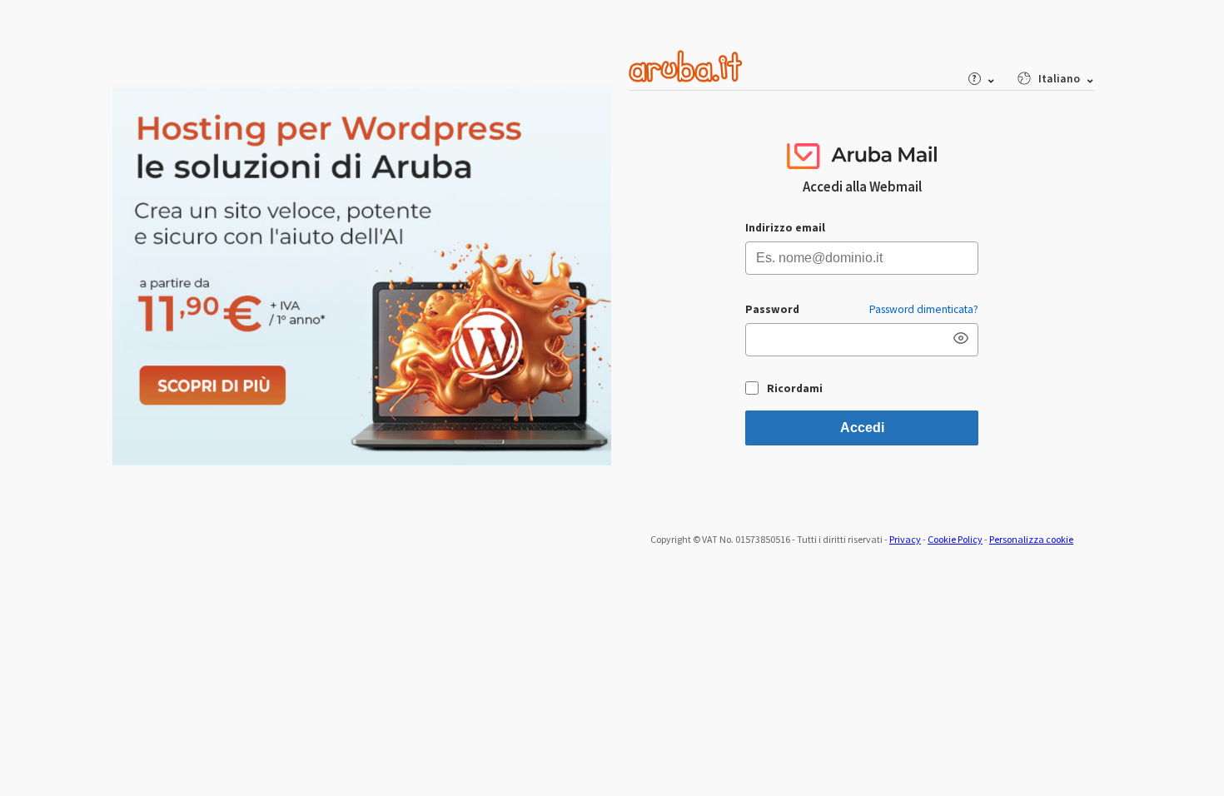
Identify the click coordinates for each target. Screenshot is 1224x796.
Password (772, 309)
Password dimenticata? (923, 309)
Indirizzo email (785, 228)
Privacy (905, 539)
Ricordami (795, 388)
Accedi (862, 427)
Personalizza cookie (1031, 539)
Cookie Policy (955, 539)
